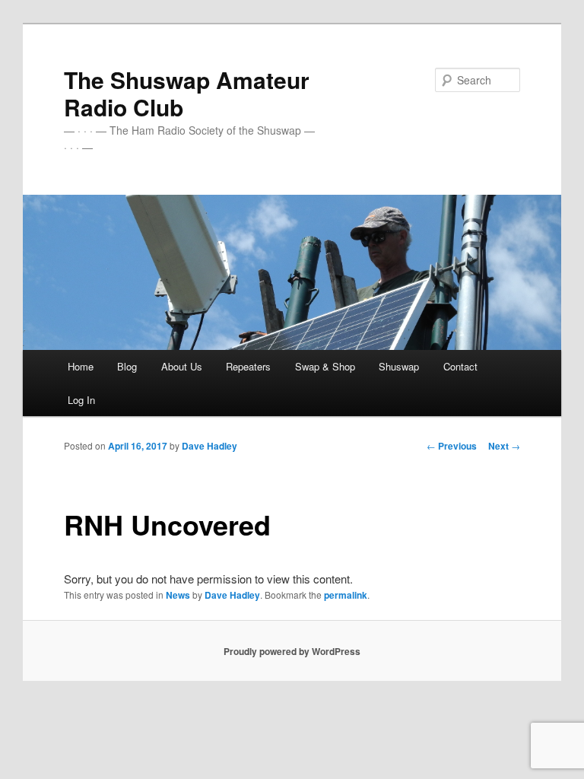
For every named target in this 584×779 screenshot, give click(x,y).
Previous (452, 446)
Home (81, 366)
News (178, 595)
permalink (345, 595)
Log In (81, 400)
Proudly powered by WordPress (292, 651)
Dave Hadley (209, 446)
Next (504, 446)
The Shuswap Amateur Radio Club (186, 93)
